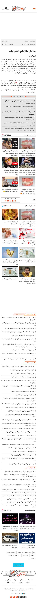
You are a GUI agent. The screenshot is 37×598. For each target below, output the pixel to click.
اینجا (15, 83)
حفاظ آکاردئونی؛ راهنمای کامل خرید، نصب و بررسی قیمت (19, 502)
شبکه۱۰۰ (30, 580)
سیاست (26, 41)
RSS (8, 582)
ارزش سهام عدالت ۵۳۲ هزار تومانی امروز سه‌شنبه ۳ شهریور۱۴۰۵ (18, 332)
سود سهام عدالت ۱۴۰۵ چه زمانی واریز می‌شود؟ (22, 335)
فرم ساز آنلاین (20, 552)
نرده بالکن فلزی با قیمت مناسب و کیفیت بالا (23, 493)
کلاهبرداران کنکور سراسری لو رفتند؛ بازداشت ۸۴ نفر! (21, 448)
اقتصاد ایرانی (25, 555)
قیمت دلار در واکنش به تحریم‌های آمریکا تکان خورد (21, 464)
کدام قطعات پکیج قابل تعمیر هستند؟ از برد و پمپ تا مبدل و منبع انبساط (18, 506)
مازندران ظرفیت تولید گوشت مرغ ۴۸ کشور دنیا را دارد (20, 435)
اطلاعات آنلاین (18, 8)
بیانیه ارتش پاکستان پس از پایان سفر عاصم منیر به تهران (19, 328)
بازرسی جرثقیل (28, 552)
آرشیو (13, 582)
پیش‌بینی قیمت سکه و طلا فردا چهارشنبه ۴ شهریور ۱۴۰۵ (20, 407)
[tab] (31, 314)
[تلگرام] (11, 597)
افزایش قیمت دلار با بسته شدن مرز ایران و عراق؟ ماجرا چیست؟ (18, 428)
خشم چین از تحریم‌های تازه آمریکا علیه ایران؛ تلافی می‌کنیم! (19, 432)
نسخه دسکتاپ (18, 565)
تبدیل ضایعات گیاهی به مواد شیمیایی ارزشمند (22, 373)
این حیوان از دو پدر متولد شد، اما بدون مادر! (23, 350)
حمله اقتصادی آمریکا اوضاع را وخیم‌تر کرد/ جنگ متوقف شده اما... (17, 420)
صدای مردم (8, 580)
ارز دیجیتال (11, 555)
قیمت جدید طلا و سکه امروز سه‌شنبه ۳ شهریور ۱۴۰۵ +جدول (19, 359)
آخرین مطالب (29, 363)
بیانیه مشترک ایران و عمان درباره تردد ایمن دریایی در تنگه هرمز (18, 366)
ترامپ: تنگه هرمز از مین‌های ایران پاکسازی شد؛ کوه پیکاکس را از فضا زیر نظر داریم (19, 399)
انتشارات (20, 582)
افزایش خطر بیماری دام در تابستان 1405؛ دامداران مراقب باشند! (18, 489)
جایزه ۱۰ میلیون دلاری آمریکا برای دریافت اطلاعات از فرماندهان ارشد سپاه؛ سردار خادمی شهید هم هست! (19, 345)
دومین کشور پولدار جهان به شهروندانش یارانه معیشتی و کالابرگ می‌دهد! (19, 124)
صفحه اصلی (32, 41)
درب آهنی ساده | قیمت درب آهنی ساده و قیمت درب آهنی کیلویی (18, 496)
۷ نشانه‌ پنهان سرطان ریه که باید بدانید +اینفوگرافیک (20, 411)
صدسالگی (22, 580)
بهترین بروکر (18, 555)
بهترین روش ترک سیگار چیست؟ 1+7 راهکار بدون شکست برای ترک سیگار (18, 481)
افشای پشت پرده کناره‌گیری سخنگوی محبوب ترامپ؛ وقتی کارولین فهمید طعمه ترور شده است (19, 129)
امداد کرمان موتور (11, 552)
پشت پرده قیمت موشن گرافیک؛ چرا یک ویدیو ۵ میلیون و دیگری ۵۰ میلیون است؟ (19, 486)
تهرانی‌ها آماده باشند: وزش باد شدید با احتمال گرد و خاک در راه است (19, 459)
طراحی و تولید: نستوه (17, 593)
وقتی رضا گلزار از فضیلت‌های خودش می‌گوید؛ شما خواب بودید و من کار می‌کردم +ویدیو (19, 424)
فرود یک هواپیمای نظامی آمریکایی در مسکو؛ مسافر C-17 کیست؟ (18, 404)
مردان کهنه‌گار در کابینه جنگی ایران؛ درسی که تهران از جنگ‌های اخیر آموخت (18, 113)
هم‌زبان (15, 580)
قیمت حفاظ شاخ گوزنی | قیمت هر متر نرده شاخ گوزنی (20, 499)
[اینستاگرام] (17, 597)
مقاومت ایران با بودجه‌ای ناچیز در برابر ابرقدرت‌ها (22, 370)
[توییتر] (14, 597)
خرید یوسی (32, 555)
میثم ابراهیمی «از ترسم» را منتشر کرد (25, 395)
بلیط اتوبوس (32, 559)
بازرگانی (31, 468)
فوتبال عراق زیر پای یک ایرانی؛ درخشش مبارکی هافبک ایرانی (19, 471)
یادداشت (28, 582)
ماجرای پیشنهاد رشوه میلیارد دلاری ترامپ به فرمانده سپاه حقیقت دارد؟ (18, 340)
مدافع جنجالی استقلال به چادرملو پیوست (23, 451)
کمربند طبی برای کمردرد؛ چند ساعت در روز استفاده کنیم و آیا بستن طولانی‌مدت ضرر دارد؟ (20, 475)
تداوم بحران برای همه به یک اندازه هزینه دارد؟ (22, 391)
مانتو (34, 552)
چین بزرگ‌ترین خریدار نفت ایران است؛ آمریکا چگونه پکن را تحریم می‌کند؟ (19, 354)
